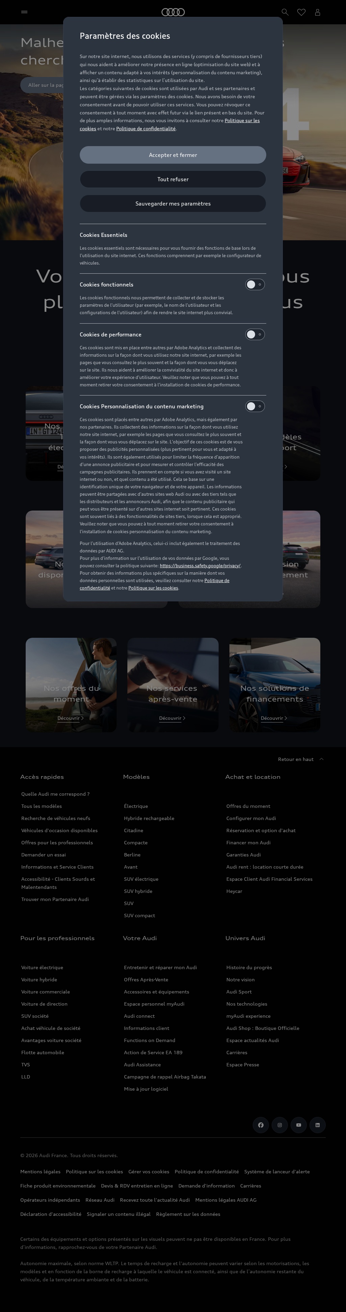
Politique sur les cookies (153, 588)
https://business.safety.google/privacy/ (200, 565)
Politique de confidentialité (146, 128)
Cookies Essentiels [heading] (103, 234)
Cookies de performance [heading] (111, 334)
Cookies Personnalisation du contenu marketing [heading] (142, 406)
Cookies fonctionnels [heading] (106, 284)
